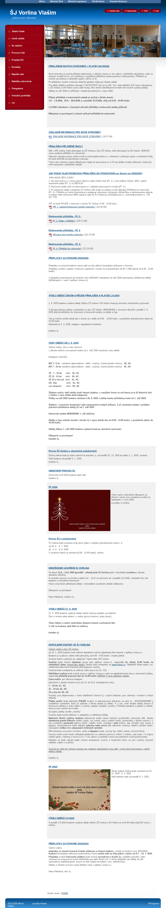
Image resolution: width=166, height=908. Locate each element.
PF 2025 (53, 766)
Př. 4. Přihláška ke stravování (67, 248)
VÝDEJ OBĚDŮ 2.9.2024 (61, 818)
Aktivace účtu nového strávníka (68, 234)
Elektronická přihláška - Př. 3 (64, 230)
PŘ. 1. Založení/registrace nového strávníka (73, 207)
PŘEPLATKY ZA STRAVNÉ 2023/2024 (69, 843)
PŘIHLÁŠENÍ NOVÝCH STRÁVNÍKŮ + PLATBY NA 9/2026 (79, 66)
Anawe (43, 903)
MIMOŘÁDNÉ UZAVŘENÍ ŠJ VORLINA (69, 568)
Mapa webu (131, 11)
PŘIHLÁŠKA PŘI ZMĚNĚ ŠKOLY (66, 146)
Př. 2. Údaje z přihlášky (64, 221)
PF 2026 (53, 487)
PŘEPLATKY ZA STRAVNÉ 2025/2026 (69, 258)
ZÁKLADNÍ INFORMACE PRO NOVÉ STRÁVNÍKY (75, 132)
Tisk (157, 11)
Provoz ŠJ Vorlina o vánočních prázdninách (73, 451)
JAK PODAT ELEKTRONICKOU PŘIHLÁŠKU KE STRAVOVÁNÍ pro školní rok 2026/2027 (95, 173)
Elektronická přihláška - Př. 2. (65, 216)
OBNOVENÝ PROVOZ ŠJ (62, 470)
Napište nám (114, 11)
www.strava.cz (118, 664)
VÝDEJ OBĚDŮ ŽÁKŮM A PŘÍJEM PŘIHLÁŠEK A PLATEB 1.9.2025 (84, 295)
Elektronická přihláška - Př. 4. (65, 244)
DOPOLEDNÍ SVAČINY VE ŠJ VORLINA (69, 644)
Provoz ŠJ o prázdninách (62, 538)
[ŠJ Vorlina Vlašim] (35, 15)
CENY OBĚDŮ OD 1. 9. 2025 (64, 343)
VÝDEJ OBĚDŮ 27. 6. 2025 (63, 609)
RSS (146, 11)
